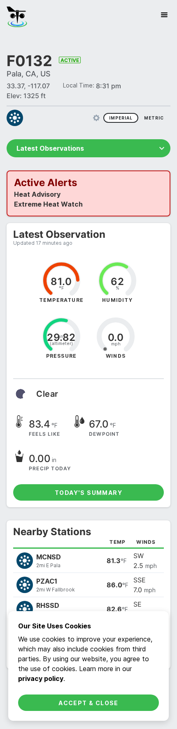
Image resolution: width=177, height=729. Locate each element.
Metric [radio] (154, 117)
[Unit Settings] (96, 118)
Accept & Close (88, 702)
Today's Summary (88, 492)
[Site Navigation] (164, 15)
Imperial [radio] (121, 117)
